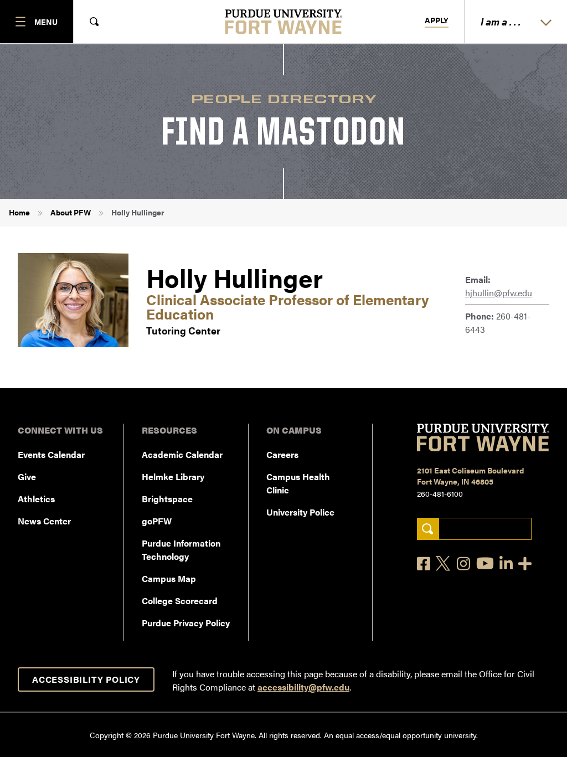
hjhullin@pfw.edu (498, 292)
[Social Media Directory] (525, 563)
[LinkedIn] (506, 563)
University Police (300, 512)
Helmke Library (173, 476)
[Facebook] (423, 563)
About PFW (70, 212)
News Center (44, 520)
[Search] (428, 529)
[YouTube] (485, 563)
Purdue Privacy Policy (186, 622)
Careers (282, 454)
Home (19, 212)
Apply (437, 20)
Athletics (36, 498)
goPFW (157, 520)
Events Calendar (51, 454)
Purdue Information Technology (181, 550)
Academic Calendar (182, 454)
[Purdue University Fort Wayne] (283, 21)
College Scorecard (180, 600)
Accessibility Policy (86, 679)
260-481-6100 (440, 493)
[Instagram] (463, 563)
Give (27, 476)
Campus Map (169, 578)
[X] (443, 563)
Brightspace (167, 498)
